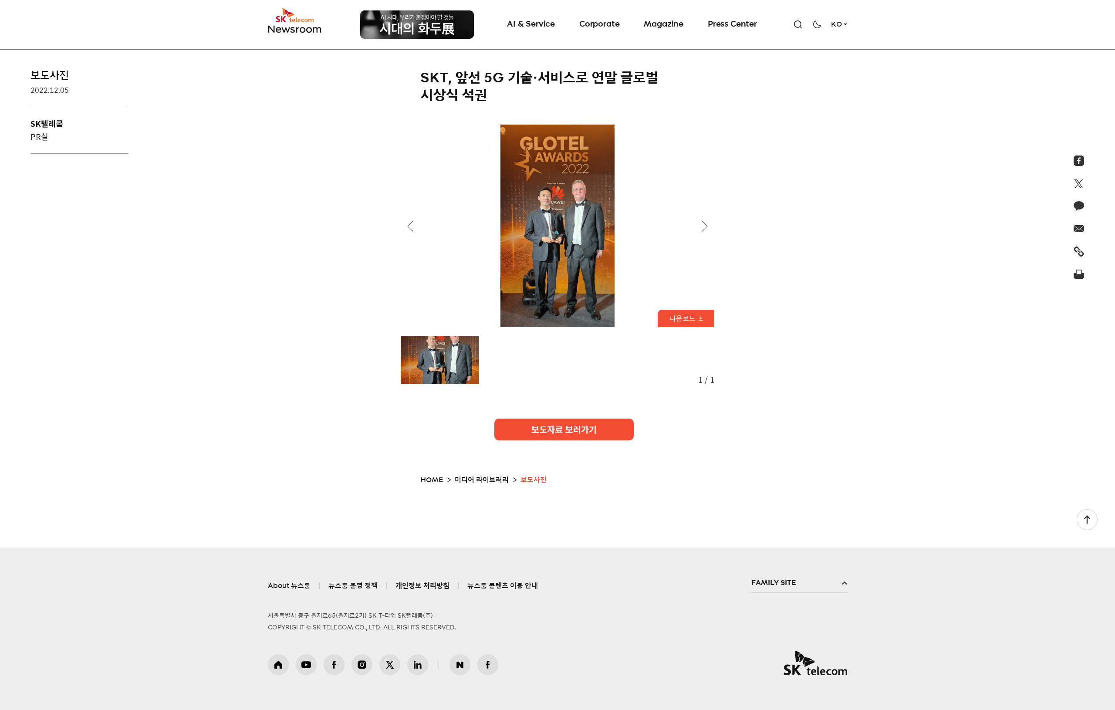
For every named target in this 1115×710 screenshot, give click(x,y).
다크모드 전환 (817, 24)
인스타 (361, 664)
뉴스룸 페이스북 (487, 664)
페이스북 (334, 664)
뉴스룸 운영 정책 (353, 585)
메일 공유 (1079, 228)
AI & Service (531, 24)
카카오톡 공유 (1079, 206)
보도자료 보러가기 (564, 429)
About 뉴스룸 (289, 585)
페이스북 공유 (1079, 161)
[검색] (798, 24)
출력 (1079, 274)
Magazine (663, 24)
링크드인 (417, 664)
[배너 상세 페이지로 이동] (417, 24)
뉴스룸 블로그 (459, 664)
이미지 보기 (440, 360)
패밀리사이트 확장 (799, 583)
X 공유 (1079, 183)
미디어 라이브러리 (482, 480)
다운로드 (682, 318)
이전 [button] (410, 226)
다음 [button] (704, 226)
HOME (431, 480)
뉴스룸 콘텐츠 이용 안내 (502, 585)
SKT (295, 21)
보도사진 (49, 76)
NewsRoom (295, 29)
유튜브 (306, 664)
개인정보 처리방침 (422, 585)
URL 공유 (1079, 251)
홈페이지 (278, 664)
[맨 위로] (1087, 519)
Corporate (599, 24)
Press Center (732, 24)
